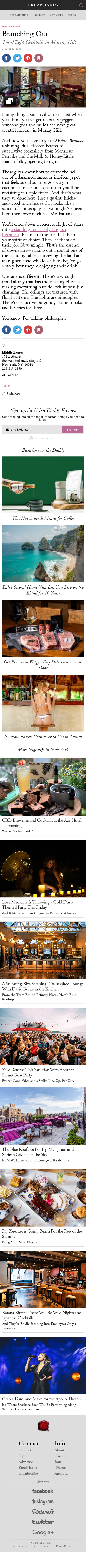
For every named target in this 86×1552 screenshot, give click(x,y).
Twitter (43, 1522)
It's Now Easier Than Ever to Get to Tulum (43, 737)
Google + (43, 1533)
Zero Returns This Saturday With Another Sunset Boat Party (38, 1072)
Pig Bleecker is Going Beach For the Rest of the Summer (42, 1234)
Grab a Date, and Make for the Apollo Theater (41, 1399)
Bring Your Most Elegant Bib (22, 1242)
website (12, 375)
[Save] (38, 58)
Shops (72, 15)
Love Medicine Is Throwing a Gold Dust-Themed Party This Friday (37, 905)
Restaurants (19, 15)
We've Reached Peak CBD (20, 831)
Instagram (43, 1502)
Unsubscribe (28, 1473)
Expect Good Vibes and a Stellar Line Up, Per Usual (38, 1080)
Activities (56, 15)
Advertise (26, 1462)
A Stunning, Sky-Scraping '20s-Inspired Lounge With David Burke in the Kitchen (42, 986)
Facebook (43, 1492)
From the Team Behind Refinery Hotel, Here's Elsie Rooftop (39, 997)
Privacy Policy (63, 1546)
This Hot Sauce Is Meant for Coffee (43, 518)
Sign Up (72, 429)
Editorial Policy (19, 1546)
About (59, 1450)
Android (61, 1473)
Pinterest (43, 1512)
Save (28, 58)
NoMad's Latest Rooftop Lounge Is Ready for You (37, 1160)
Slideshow (13, 393)
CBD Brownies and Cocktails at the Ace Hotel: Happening (42, 823)
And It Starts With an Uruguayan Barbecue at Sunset (39, 913)
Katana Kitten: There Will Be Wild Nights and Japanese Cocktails (41, 1315)
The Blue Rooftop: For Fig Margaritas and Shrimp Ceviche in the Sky (38, 1152)
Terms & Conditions (41, 1546)
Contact (25, 1450)
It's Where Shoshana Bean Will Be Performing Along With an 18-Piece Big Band (39, 1407)
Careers (60, 1456)
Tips (22, 1456)
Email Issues (28, 1467)
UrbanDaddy (43, 5)
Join (58, 1462)
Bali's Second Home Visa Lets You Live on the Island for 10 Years (43, 590)
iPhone (60, 1467)
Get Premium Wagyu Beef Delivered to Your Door (43, 665)
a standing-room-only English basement (34, 232)
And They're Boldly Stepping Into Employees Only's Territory (39, 1326)
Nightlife (39, 15)
